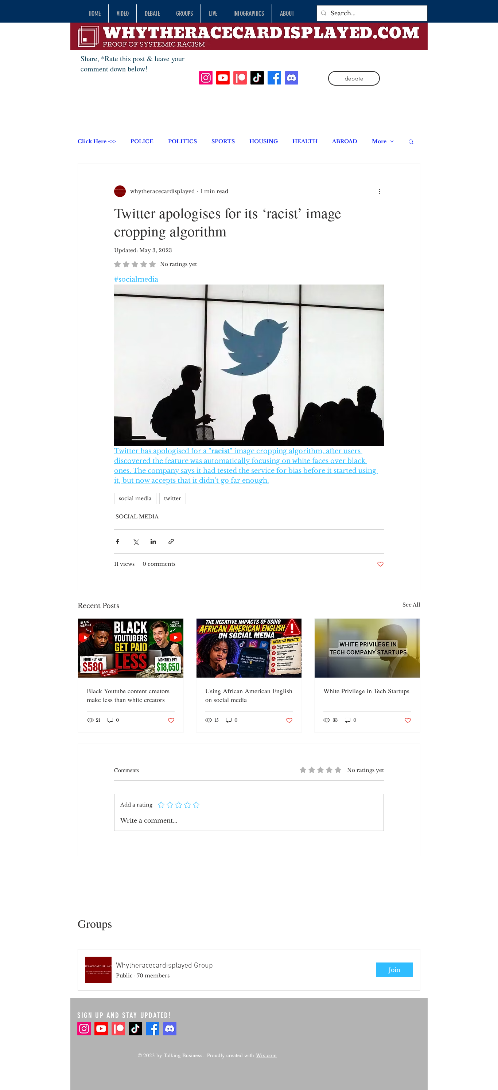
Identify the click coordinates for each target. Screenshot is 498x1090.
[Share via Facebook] (117, 541)
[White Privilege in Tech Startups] (367, 648)
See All (411, 604)
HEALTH (305, 141)
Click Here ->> (97, 141)
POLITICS (182, 141)
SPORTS (223, 141)
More (379, 141)
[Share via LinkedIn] (153, 541)
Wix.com (266, 1055)
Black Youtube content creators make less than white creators (128, 695)
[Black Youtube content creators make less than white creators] (130, 648)
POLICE (142, 141)
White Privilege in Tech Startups (366, 690)
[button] (411, 141)
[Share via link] (171, 541)
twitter (172, 498)
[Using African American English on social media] (249, 648)
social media (135, 498)
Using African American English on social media (248, 695)
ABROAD (344, 141)
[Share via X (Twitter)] (135, 541)
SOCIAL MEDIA (137, 516)
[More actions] (379, 191)
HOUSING (263, 141)
